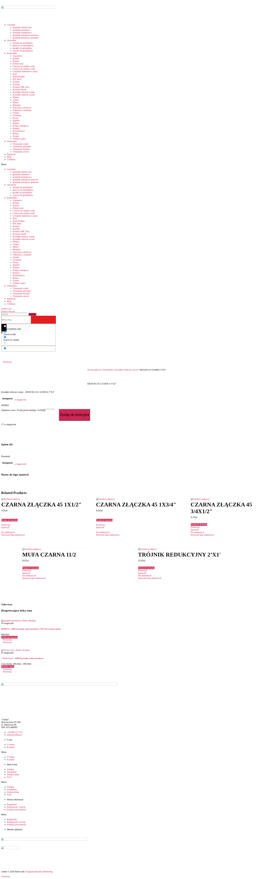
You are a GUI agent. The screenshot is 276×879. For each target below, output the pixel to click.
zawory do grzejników (23, 50)
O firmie (11, 744)
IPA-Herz (17, 79)
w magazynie (20, 399)
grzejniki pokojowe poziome (26, 38)
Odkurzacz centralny (22, 110)
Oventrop (17, 115)
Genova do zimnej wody (24, 69)
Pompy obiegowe (21, 126)
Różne (16, 133)
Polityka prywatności (16, 809)
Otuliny (16, 113)
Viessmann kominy (21, 149)
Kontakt (10, 747)
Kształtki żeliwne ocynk (23, 94)
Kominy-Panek (19, 89)
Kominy (16, 84)
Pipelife (16, 120)
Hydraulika (12, 53)
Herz (15, 74)
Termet (16, 136)
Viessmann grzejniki (22, 146)
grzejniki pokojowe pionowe (26, 35)
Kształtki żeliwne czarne (24, 92)
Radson (16, 128)
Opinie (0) (7, 444)
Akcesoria (11, 40)
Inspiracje (11, 154)
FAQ (9, 777)
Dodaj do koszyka (74, 415)
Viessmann (12, 141)
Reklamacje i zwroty (16, 807)
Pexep (15, 118)
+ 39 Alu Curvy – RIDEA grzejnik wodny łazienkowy (22, 658)
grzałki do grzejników (22, 48)
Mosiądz (16, 105)
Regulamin (12, 804)
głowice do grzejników (23, 45)
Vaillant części (19, 139)
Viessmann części (21, 144)
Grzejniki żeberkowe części (25, 71)
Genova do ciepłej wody (24, 66)
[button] (56, 164)
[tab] (7, 444)
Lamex (16, 100)
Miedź (15, 102)
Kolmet (16, 82)
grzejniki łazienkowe (22, 32)
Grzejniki (11, 25)
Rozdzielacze (19, 131)
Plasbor (16, 123)
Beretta (16, 58)
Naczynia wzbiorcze (22, 107)
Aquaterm (17, 56)
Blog (9, 157)
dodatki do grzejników (23, 43)
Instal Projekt (19, 76)
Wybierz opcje (7, 666)
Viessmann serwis (21, 151)
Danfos (16, 61)
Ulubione (11, 159)
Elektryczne (18, 63)
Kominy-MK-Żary (21, 87)
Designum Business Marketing (39, 871)
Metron (16, 97)
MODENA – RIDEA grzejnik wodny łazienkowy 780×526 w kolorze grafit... (31, 629)
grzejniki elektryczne (22, 27)
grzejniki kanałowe (21, 30)
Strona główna (94, 370)
